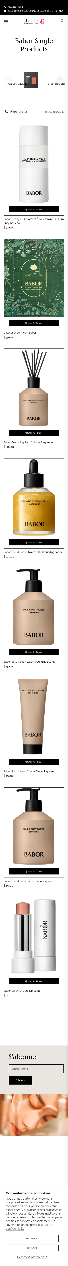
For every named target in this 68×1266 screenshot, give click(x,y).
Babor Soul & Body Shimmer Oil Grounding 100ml (33, 552)
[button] (60, 80)
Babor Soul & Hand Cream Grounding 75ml (29, 771)
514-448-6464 (15, 6)
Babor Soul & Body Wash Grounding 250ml (29, 661)
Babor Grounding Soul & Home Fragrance (28, 442)
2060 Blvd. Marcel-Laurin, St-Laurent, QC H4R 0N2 (35, 11)
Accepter (32, 1238)
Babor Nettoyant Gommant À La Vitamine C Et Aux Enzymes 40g (34, 221)
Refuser (32, 1248)
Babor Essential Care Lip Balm (22, 990)
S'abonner (20, 1080)
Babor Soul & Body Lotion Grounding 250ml (29, 881)
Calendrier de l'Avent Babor (20, 332)
